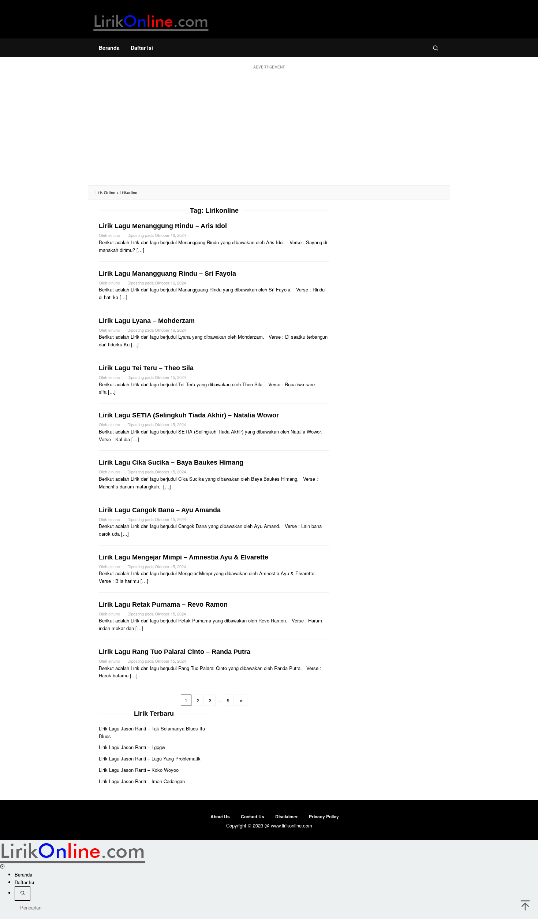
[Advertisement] (269, 126)
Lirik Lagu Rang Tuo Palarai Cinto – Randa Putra (174, 651)
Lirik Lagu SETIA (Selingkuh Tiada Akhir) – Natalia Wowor (189, 415)
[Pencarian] (435, 47)
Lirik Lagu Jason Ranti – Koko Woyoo (139, 769)
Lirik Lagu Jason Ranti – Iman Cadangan (142, 781)
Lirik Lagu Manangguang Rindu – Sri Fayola (167, 273)
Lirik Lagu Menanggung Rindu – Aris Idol (163, 226)
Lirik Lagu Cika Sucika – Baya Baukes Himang (171, 462)
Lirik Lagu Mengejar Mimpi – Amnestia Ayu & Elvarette (183, 557)
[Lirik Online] (151, 21)
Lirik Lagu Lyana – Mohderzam (147, 320)
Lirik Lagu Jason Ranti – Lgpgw (132, 747)
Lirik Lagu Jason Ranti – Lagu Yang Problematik (150, 758)
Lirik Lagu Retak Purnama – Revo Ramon (163, 604)
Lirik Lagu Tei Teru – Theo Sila (146, 368)
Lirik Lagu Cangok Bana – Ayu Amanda (160, 510)
